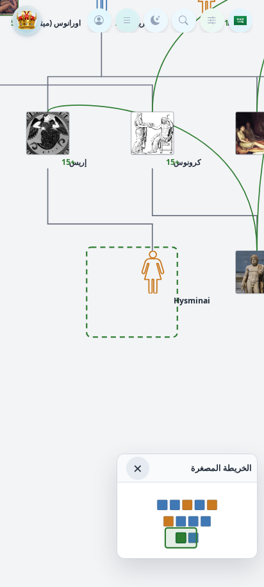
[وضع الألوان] (156, 20)
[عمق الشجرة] (212, 20)
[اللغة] (240, 20)
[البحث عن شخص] (184, 20)
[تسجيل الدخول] (99, 20)
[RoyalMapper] (27, 20)
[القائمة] (127, 20)
